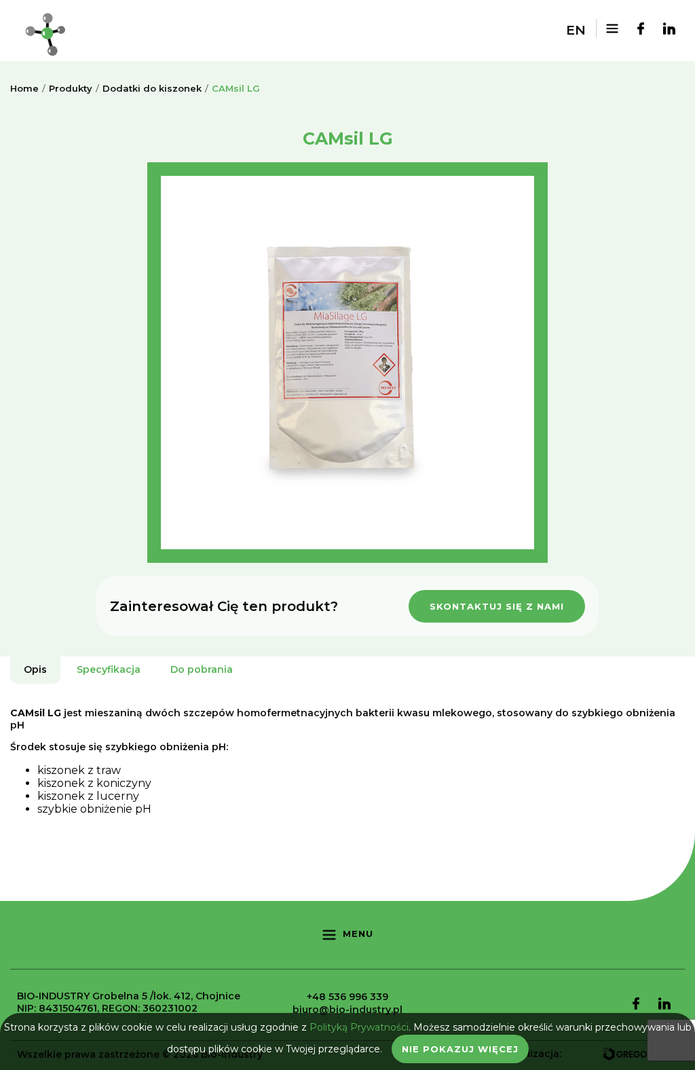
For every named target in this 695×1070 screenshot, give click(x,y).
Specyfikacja (108, 669)
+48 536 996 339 (347, 997)
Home (24, 88)
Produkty (70, 88)
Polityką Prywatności (359, 1027)
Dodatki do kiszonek (152, 88)
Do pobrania (201, 669)
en (576, 30)
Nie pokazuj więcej (460, 1049)
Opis (35, 669)
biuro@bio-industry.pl (347, 1009)
